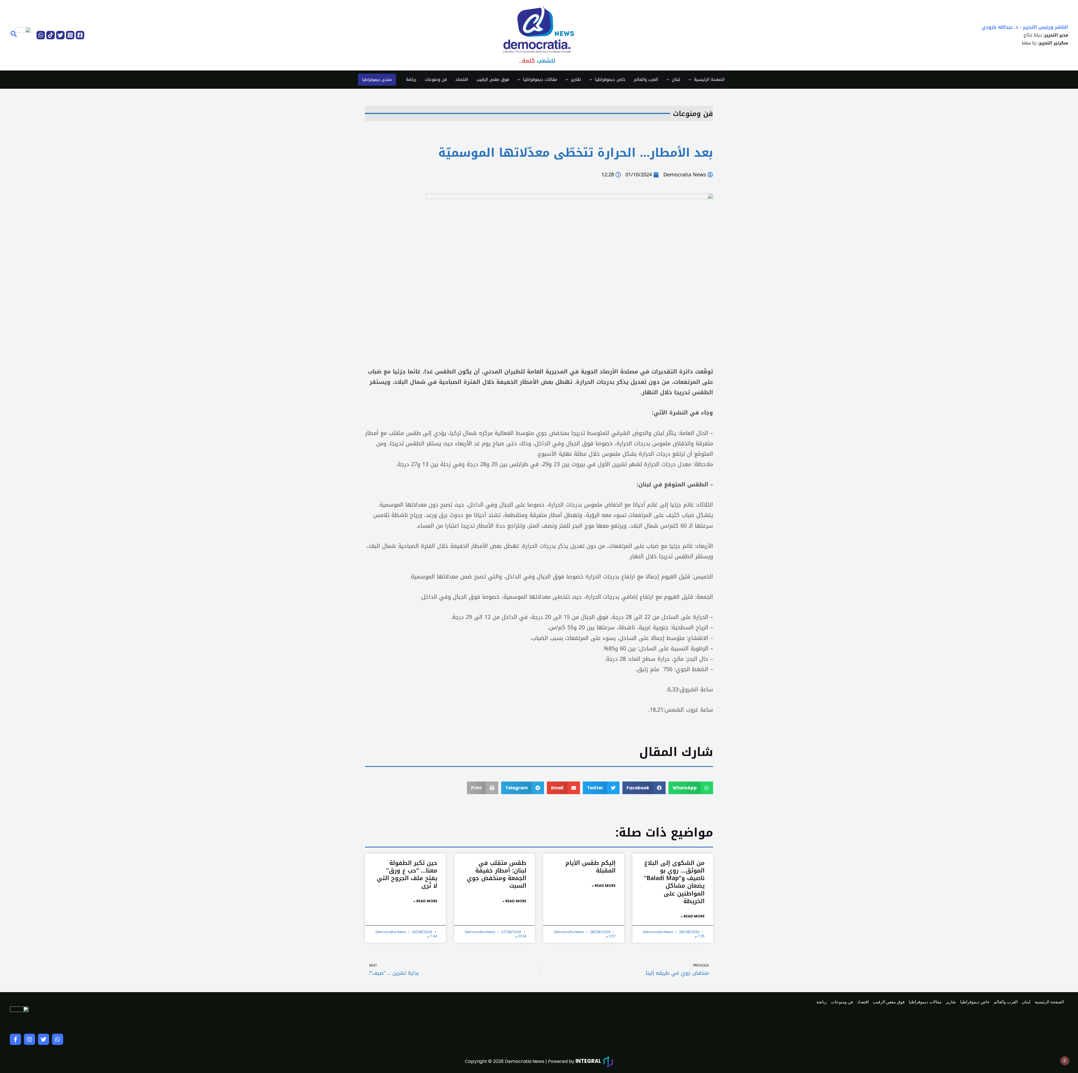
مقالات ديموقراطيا (540, 79)
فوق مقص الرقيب (492, 79)
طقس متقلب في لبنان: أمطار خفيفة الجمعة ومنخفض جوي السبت (496, 874)
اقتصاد (461, 79)
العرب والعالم (646, 79)
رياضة (411, 79)
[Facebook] (80, 35)
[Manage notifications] (1064, 1060)
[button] (13, 34)
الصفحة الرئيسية (709, 79)
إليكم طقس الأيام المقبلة (590, 866)
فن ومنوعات (436, 79)
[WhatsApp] (40, 35)
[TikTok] (50, 35)
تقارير (576, 79)
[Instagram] (70, 35)
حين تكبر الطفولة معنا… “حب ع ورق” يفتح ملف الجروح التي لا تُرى (407, 874)
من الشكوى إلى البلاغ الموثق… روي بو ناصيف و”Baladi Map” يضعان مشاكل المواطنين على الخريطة (674, 882)
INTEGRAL (588, 1061)
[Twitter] (60, 35)
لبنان (676, 79)
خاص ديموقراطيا (610, 79)
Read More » (693, 916)
